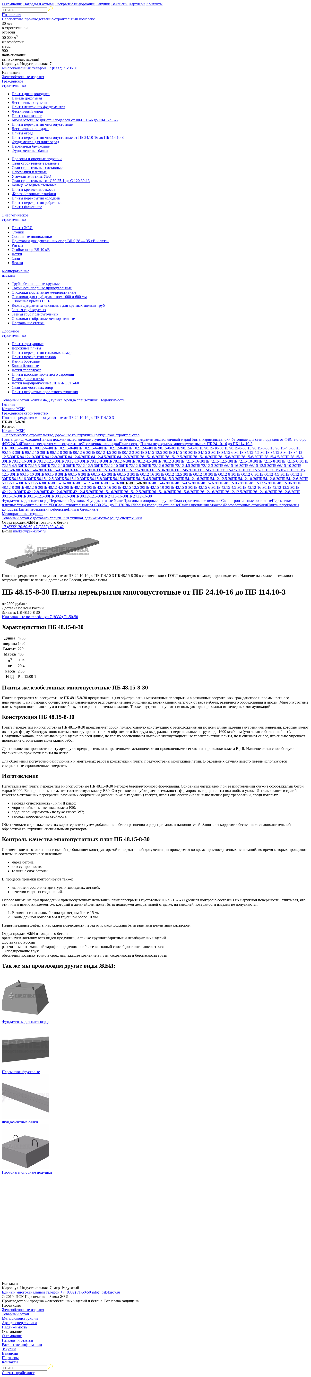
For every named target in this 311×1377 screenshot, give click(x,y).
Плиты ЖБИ (22, 228)
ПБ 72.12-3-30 (206, 466)
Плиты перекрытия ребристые (37, 202)
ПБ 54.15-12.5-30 (45, 479)
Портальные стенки (28, 323)
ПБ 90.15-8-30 (234, 448)
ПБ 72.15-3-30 (33, 466)
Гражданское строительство (14, 83)
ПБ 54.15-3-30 (167, 479)
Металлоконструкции (20, 1318)
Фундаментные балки (30, 151)
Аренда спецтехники (80, 400)
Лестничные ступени (29, 102)
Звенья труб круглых (29, 310)
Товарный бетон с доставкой (26, 518)
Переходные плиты (28, 379)
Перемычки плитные (29, 172)
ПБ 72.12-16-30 (57, 466)
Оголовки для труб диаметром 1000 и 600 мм (49, 297)
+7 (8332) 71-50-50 (40, 617)
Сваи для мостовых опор (32, 387)
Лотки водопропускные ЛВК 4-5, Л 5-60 (45, 383)
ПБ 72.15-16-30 (191, 461)
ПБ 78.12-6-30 (118, 461)
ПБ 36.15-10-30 (158, 492)
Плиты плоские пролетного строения (43, 374)
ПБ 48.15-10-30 (110, 483)
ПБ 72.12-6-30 (157, 466)
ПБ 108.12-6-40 (39, 448)
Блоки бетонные (25, 366)
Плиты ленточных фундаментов (38, 107)
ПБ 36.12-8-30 (283, 492)
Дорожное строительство (14, 333)
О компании (12, 4)
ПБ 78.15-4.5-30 (271, 457)
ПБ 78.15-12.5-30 (173, 457)
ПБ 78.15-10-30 (199, 457)
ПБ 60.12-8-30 (223, 474)
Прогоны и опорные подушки (37, 159)
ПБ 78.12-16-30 (18, 461)
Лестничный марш (27, 111)
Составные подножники (32, 236)
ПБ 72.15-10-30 (244, 461)
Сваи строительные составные (37, 168)
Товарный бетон (15, 400)
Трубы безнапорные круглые (36, 284)
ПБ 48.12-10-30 (283, 483)
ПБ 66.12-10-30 (156, 470)
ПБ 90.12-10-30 (31, 452)
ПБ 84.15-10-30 (179, 452)
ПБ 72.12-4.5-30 (182, 466)
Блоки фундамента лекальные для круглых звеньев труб (58, 305)
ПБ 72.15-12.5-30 (218, 461)
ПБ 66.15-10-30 (283, 466)
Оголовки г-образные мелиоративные (43, 318)
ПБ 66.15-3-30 (79, 470)
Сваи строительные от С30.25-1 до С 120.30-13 (51, 181)
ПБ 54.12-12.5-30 (218, 479)
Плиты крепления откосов (33, 189)
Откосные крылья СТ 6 (31, 301)
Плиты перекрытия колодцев (36, 198)
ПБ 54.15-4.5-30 (143, 479)
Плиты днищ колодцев (31, 94)
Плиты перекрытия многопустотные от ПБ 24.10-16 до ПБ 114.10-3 (68, 137)
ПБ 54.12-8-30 (268, 479)
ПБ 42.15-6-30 (203, 487)
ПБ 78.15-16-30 (146, 457)
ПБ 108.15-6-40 (14, 448)
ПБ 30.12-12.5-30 (88, 496)
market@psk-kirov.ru (29, 531)
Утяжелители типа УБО (31, 176)
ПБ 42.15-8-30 (180, 487)
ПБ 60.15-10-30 (26, 474)
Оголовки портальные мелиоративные (44, 292)
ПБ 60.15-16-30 (276, 470)
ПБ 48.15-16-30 (57, 483)
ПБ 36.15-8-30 (182, 492)
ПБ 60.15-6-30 (73, 474)
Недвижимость (111, 400)
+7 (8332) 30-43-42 (48, 527)
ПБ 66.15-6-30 (30, 470)
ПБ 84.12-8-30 (50, 457)
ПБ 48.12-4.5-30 (55, 487)
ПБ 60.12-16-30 (146, 474)
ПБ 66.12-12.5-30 (130, 470)
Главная (8, 404)
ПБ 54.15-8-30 (95, 479)
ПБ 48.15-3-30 (206, 483)
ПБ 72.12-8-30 (134, 466)
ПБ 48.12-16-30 (230, 483)
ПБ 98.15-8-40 (163, 448)
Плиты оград (22, 133)
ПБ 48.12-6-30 (30, 487)
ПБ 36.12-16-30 (206, 492)
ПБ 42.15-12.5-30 (130, 487)
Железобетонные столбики (34, 194)
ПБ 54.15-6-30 (118, 479)
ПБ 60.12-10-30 (199, 474)
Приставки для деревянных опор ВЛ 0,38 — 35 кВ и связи (60, 241)
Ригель (17, 245)
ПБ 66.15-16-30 (230, 466)
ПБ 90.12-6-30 (78, 452)
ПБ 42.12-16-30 (253, 487)
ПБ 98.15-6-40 (186, 448)
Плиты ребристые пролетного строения (45, 392)
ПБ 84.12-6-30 (73, 457)
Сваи (16, 258)
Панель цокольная (27, 98)
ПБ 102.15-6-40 (89, 448)
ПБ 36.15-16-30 (105, 492)
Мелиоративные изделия (22, 514)
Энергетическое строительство (15, 217)
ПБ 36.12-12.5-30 (233, 492)
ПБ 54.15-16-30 (18, 479)
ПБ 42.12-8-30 (32, 492)
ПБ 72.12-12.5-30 (84, 466)
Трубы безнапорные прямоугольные (42, 288)
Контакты (154, 4)
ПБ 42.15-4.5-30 (228, 487)
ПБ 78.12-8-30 (95, 461)
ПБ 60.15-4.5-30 (98, 474)
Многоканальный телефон (39, 68)
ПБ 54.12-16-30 (191, 479)
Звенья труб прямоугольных (35, 314)
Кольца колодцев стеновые (34, 185)
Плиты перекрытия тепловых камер (41, 352)
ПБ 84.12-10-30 (26, 457)
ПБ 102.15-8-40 (64, 448)
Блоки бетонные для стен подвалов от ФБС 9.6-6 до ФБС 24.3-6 (65, 120)
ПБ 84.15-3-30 (275, 452)
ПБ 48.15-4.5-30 (182, 483)
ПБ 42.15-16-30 (103, 487)
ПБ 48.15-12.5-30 (84, 483)
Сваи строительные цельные (35, 163)
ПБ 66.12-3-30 (252, 470)
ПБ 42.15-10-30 (156, 487)
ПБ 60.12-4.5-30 (271, 474)
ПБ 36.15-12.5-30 (132, 492)
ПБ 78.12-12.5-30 (45, 461)
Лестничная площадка (30, 129)
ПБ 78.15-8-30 (223, 457)
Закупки (103, 4)
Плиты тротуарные (27, 344)
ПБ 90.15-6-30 (257, 448)
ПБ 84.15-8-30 (203, 452)
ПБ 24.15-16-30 (114, 496)
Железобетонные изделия (23, 77)
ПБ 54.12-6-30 (291, 479)
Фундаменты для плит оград (35, 142)
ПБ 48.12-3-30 (79, 487)
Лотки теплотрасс (26, 370)
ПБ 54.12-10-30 (244, 479)
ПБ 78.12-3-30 (167, 461)
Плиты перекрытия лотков (34, 357)
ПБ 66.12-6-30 (203, 470)
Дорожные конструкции (73, 435)
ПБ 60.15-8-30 (50, 474)
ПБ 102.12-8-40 (114, 448)
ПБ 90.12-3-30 (127, 452)
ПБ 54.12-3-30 (33, 483)
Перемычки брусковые (31, 146)
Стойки (18, 232)
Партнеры (137, 4)
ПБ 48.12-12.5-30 (257, 483)
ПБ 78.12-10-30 (71, 461)
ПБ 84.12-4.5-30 (98, 457)
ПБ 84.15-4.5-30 (251, 452)
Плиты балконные (27, 207)
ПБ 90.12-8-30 (55, 452)
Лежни (17, 263)
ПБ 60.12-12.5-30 (173, 474)
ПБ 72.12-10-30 (110, 466)
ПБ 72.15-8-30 (268, 461)
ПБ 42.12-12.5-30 (280, 487)
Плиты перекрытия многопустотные (42, 124)
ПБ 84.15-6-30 (226, 452)
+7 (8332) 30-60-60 (17, 527)
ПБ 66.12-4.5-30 (228, 470)
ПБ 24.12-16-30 (139, 496)
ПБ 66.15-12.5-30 (257, 466)
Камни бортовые (26, 361)
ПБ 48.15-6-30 (157, 483)
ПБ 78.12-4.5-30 (143, 461)
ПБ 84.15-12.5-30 (153, 452)
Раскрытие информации (75, 4)
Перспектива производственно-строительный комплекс (48, 19)
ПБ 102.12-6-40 (139, 448)
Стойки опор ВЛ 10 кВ (31, 250)
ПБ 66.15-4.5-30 (55, 470)
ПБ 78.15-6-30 (246, 457)
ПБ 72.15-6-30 (291, 461)
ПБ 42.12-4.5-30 (80, 492)
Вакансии (119, 4)
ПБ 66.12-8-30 (180, 470)
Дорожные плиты (26, 348)
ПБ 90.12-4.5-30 (103, 452)
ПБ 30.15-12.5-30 (35, 496)
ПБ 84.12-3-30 (122, 457)
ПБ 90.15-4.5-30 (282, 448)
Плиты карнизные (27, 116)
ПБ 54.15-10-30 (71, 479)
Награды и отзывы (38, 4)
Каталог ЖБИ (13, 409)
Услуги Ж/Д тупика (46, 400)
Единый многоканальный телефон (46, 1292)
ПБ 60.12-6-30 (246, 474)
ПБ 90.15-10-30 (210, 448)
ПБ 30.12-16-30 (61, 496)
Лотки (17, 254)
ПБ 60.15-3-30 (122, 474)
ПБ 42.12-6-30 (55, 492)
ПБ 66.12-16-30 (103, 470)
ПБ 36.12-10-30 (259, 492)
